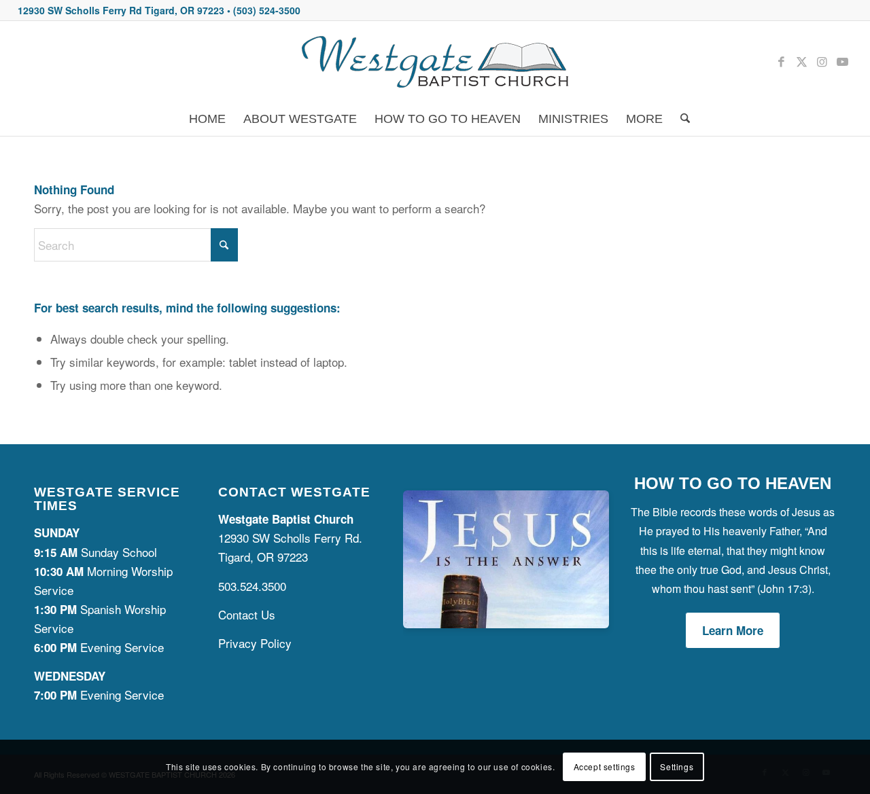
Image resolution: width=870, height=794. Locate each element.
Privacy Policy (255, 642)
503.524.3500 (252, 585)
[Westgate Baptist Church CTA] (506, 623)
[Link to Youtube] (842, 61)
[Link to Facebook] (781, 61)
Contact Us (246, 614)
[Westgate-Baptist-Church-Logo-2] (435, 61)
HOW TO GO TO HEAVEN (732, 483)
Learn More (732, 630)
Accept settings (605, 766)
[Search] (681, 119)
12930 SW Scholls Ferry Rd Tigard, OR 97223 (121, 10)
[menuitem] (207, 119)
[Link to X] (801, 61)
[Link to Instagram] (822, 61)
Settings (676, 766)
